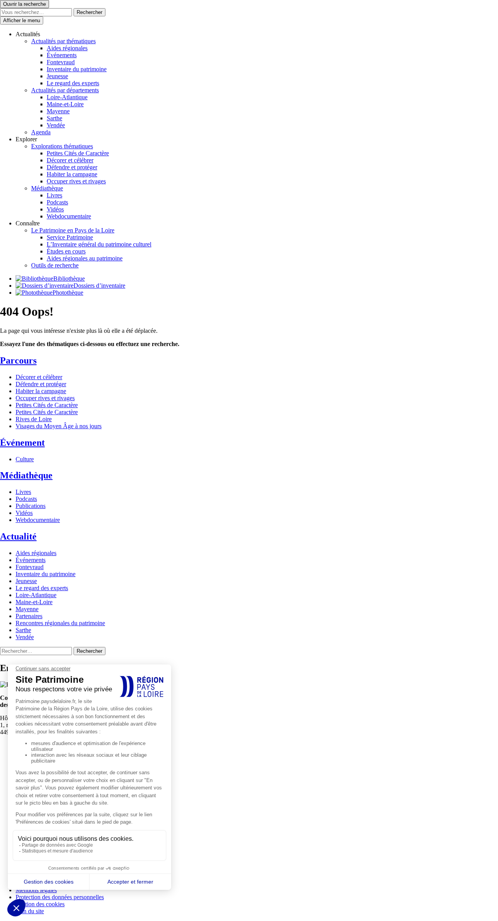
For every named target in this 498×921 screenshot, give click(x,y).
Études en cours (66, 251)
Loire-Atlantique (67, 97)
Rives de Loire (34, 419)
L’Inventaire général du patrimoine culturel (99, 244)
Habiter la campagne (72, 174)
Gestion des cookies (40, 904)
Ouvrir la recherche (24, 4)
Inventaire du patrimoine (77, 69)
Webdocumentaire (69, 216)
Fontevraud (61, 62)
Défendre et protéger (72, 167)
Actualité (18, 536)
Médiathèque (47, 188)
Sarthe (54, 118)
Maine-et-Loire (65, 104)
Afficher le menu (21, 20)
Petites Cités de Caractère (78, 153)
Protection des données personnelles (60, 897)
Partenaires (29, 616)
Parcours (18, 360)
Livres (54, 195)
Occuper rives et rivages (76, 181)
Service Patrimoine (70, 237)
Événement (22, 443)
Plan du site (30, 911)
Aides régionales (67, 48)
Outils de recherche (55, 265)
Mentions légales (36, 890)
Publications (31, 506)
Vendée (56, 125)
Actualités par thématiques (63, 41)
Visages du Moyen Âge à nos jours (59, 426)
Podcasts (57, 202)
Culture (25, 459)
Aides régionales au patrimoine (85, 258)
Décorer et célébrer (70, 160)
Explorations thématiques (62, 146)
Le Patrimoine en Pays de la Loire (72, 230)
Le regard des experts (73, 83)
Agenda (41, 132)
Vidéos (55, 209)
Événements (62, 55)
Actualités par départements (65, 90)
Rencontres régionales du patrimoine (60, 623)
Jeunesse (57, 76)
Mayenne (58, 111)
